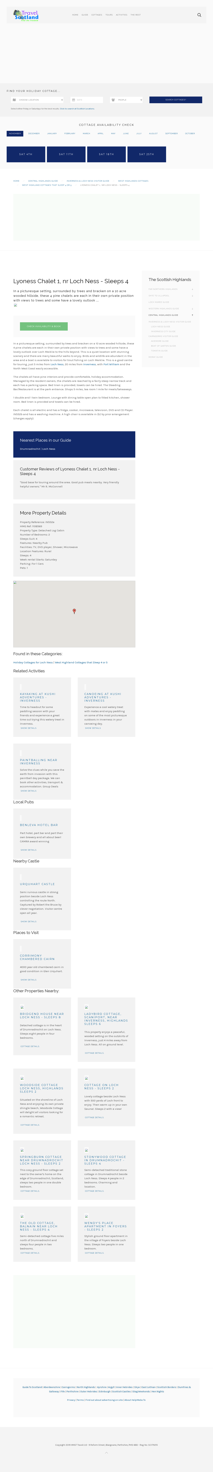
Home (75, 15)
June (126, 134)
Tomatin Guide (159, 351)
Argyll (111, 1387)
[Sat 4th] (26, 154)
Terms (80, 1400)
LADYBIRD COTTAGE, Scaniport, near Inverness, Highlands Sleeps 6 (106, 1019)
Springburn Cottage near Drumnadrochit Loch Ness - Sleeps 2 (41, 1160)
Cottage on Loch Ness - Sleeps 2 (101, 1086)
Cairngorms (68, 1387)
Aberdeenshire (52, 1387)
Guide (85, 15)
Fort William (111, 364)
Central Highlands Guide (43, 181)
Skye (137, 1387)
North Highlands (86, 1387)
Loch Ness (57, 364)
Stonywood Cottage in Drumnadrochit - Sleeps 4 (105, 1160)
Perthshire (72, 1391)
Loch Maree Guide (159, 302)
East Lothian (148, 1387)
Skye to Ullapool (159, 296)
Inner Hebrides (124, 1387)
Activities (121, 15)
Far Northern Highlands (163, 289)
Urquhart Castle (37, 884)
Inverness (89, 364)
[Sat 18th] (106, 154)
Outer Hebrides (88, 1391)
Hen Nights (158, 1391)
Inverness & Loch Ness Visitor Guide (88, 181)
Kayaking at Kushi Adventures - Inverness (38, 697)
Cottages (97, 15)
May (113, 134)
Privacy (71, 1400)
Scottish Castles (121, 1391)
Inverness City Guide (163, 331)
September (171, 134)
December (34, 134)
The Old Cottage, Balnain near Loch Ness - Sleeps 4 (39, 1226)
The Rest (136, 15)
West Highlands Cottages (133, 181)
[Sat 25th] (146, 154)
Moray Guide (156, 357)
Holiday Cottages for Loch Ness (33, 662)
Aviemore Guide (160, 341)
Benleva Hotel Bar (39, 825)
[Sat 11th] (66, 154)
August (153, 134)
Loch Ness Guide (160, 327)
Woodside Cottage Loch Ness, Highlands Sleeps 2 (42, 1088)
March (86, 134)
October (190, 134)
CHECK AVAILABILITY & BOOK (44, 326)
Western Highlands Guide (164, 309)
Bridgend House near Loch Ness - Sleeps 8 (42, 1015)
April (101, 134)
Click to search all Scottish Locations (77, 109)
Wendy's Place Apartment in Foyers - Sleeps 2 (105, 1226)
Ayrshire (101, 1387)
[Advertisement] (106, 58)
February (69, 134)
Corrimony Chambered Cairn (37, 957)
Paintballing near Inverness (38, 762)
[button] (74, 611)
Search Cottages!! (175, 100)
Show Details (28, 728)
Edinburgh (104, 1391)
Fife (63, 1391)
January (52, 134)
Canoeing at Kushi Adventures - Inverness (102, 697)
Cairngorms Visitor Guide (163, 336)
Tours (109, 15)
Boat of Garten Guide (163, 346)
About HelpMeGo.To (135, 1400)
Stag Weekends (141, 1391)
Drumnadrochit (30, 448)
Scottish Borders (166, 1387)
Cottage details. (30, 1046)
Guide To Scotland (32, 1387)
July (139, 134)
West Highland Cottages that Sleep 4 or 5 (47, 185)
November (15, 134)
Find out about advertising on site (104, 1400)
